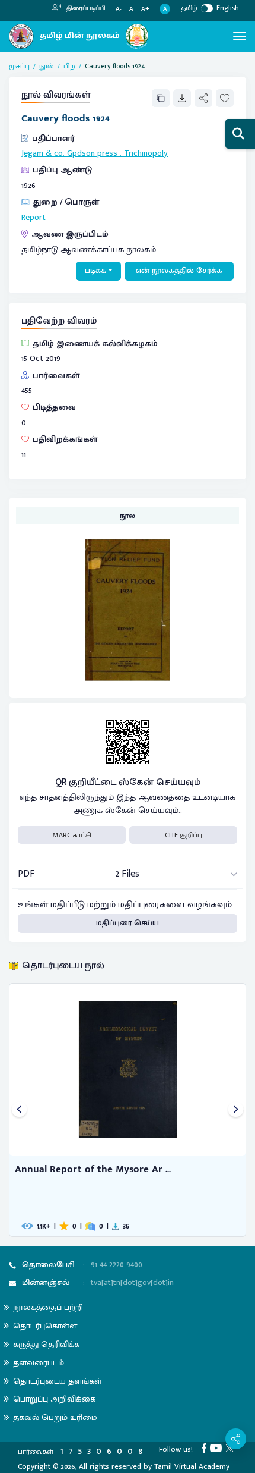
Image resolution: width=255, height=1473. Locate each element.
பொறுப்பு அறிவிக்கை (54, 1399)
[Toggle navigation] (239, 36)
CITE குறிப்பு (183, 835)
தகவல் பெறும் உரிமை (55, 1417)
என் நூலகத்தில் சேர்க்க (179, 270)
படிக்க (96, 270)
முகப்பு (19, 66)
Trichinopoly (146, 153)
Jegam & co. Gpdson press (69, 153)
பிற (69, 66)
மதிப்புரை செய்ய (127, 922)
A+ (145, 9)
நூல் (46, 66)
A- (119, 9)
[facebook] (206, 1447)
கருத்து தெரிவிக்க (46, 1344)
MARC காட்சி (72, 835)
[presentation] (19, 1110)
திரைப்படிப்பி (85, 8)
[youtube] (217, 1447)
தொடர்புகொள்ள (45, 1326)
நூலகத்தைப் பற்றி (48, 1307)
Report (33, 218)
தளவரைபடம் (38, 1362)
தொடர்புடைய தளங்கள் (57, 1381)
